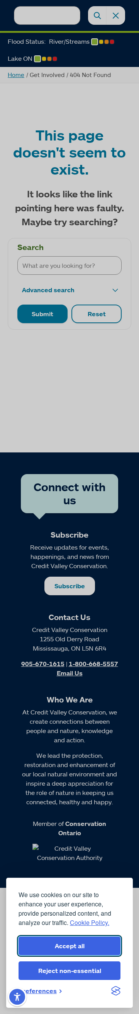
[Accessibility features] (17, 996)
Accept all (70, 946)
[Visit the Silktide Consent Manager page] (115, 990)
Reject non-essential (69, 971)
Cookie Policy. (89, 922)
